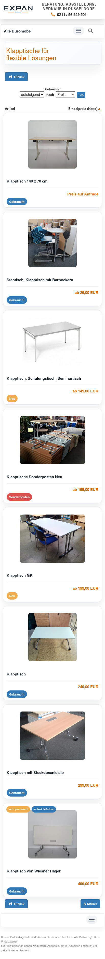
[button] (90, 31)
